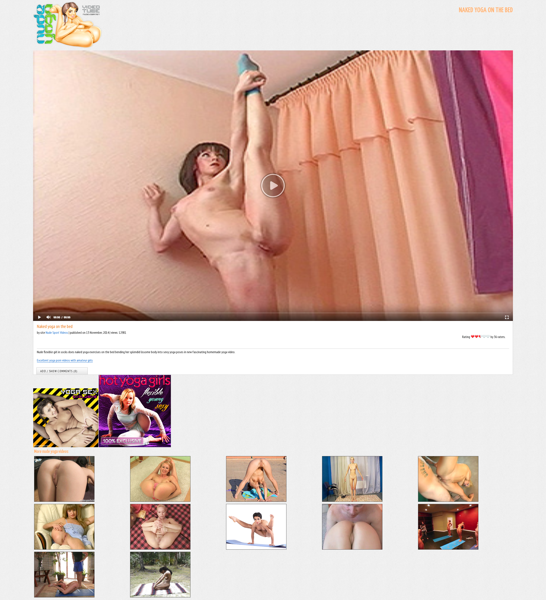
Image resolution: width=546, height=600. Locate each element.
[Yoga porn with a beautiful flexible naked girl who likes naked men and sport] (64, 500)
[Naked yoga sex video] (64, 596)
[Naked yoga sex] (448, 500)
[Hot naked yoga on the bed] (160, 548)
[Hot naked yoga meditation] (160, 596)
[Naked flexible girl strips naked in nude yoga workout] (160, 500)
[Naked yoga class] (448, 548)
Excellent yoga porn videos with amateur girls (65, 360)
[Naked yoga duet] (352, 548)
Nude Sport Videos (57, 332)
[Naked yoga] (256, 548)
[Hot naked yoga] (64, 548)
